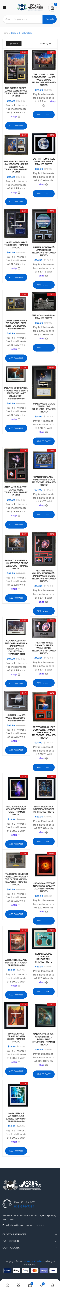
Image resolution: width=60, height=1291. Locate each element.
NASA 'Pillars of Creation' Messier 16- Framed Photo (43, 809)
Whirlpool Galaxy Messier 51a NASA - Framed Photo (16, 963)
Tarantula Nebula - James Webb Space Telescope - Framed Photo (16, 564)
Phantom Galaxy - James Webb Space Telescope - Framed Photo (44, 481)
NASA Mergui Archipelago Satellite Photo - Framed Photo (16, 1117)
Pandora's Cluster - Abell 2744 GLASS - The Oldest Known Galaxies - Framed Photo (16, 879)
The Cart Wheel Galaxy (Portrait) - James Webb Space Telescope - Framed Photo (44, 576)
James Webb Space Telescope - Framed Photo (16, 245)
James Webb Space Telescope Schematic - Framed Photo (44, 408)
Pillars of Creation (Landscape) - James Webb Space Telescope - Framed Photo (16, 166)
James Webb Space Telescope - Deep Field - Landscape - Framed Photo (16, 324)
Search (50, 19)
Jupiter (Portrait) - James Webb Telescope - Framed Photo (44, 251)
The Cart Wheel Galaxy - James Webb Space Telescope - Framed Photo (44, 648)
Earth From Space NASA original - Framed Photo (44, 161)
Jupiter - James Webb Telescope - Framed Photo (16, 718)
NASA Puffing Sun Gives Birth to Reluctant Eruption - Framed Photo (43, 1039)
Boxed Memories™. (34, 1261)
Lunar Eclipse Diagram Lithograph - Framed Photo (43, 958)
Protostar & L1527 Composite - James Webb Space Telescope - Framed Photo (44, 732)
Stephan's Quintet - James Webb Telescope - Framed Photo (16, 491)
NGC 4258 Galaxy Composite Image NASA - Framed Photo (16, 810)
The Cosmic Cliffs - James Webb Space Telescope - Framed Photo (16, 92)
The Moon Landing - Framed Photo (43, 316)
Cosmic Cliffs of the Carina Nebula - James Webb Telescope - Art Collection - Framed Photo (16, 647)
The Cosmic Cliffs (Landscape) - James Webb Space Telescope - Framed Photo (44, 79)
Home (5, 33)
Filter (14, 44)
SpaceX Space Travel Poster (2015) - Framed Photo (16, 1038)
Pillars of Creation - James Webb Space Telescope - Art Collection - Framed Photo (16, 393)
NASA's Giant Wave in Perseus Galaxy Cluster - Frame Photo (44, 887)
